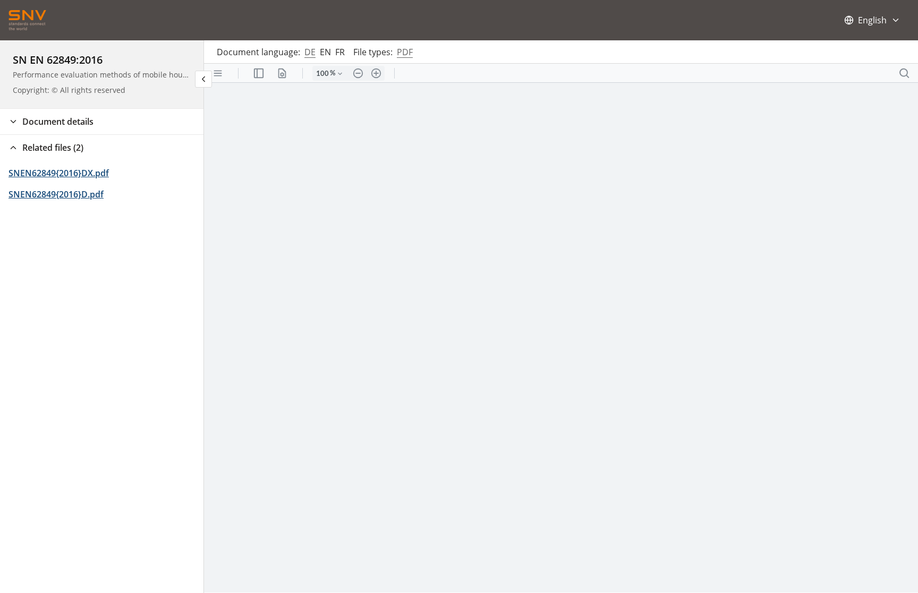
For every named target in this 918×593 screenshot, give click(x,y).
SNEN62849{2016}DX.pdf (58, 173)
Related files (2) (52, 147)
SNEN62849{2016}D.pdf (56, 194)
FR (340, 52)
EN (325, 52)
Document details (58, 121)
